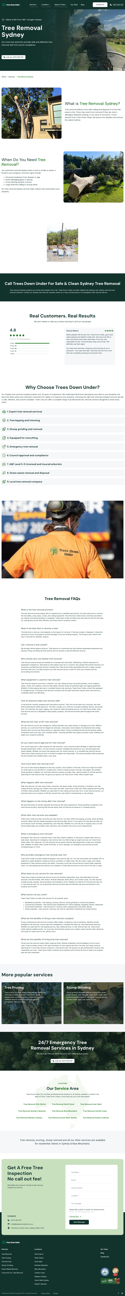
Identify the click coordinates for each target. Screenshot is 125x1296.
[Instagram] (122, 1293)
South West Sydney (42, 1280)
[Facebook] (118, 1293)
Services (33, 5)
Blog (82, 5)
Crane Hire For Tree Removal (12, 1273)
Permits (55, 1293)
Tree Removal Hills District (34, 1104)
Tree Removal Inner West (91, 1104)
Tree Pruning (6, 1258)
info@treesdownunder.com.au (22, 1224)
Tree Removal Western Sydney (29, 1118)
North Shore (39, 1258)
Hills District (39, 1254)
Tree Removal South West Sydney (62, 1118)
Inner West (38, 1262)
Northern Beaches (41, 1265)
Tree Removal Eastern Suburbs (96, 1118)
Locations (45, 5)
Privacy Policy (45, 1293)
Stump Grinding (7, 1265)
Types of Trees (59, 5)
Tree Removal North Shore (63, 1104)
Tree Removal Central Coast (95, 1111)
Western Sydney (40, 1277)
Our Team (74, 5)
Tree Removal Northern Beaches (32, 1111)
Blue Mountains (40, 1269)
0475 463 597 (118, 5)
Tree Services (7, 1262)
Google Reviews (24, 339)
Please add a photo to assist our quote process (86, 1211)
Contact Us (100, 5)
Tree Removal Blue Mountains (64, 1111)
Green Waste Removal (10, 1269)
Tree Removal (7, 1254)
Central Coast (40, 1273)
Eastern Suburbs (41, 1284)
